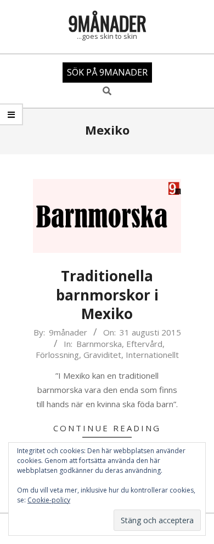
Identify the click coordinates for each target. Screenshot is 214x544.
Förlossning (57, 354)
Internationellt (152, 354)
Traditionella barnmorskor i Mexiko (107, 294)
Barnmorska (99, 343)
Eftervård (144, 343)
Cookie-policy (48, 500)
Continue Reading (107, 428)
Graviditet (102, 354)
